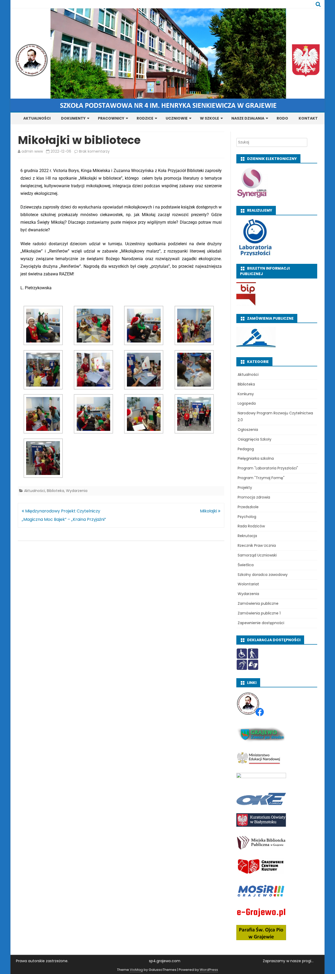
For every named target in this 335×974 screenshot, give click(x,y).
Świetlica (246, 565)
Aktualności (34, 490)
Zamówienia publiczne (258, 603)
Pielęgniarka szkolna (256, 458)
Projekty (245, 487)
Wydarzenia (76, 490)
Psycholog (247, 516)
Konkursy (246, 394)
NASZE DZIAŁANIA (247, 118)
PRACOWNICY (111, 118)
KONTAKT (308, 118)
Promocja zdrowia (254, 497)
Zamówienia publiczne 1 (259, 613)
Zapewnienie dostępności (261, 622)
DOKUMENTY (73, 118)
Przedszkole (248, 507)
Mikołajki (209, 511)
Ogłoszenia (248, 429)
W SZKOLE (209, 118)
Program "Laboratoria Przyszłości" (268, 468)
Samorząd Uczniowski (257, 555)
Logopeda (247, 403)
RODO (282, 118)
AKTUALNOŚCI (37, 118)
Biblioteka (55, 490)
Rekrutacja (247, 535)
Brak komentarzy (94, 151)
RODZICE (145, 118)
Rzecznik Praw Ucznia (257, 545)
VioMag (136, 969)
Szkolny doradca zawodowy (263, 574)
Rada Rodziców (251, 526)
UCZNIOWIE (177, 118)
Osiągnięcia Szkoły (254, 439)
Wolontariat (248, 584)
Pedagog (246, 449)
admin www (32, 151)
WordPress (209, 969)
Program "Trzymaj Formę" (261, 477)
